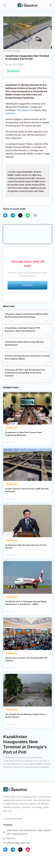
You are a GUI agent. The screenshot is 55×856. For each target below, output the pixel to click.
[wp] (28, 215)
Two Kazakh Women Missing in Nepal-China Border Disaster (25, 715)
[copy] (35, 215)
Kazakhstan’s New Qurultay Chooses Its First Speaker (25, 546)
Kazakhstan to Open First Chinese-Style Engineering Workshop (23, 433)
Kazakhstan (13, 71)
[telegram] (13, 215)
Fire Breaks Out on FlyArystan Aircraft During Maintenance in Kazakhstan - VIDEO (26, 602)
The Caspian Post (25, 110)
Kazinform (10, 113)
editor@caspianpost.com (18, 843)
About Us (10, 838)
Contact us (27, 285)
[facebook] (5, 215)
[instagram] (28, 849)
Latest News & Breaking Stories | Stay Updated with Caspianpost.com (28, 832)
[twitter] (20, 215)
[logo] (27, 5)
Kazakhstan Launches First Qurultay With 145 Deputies (26, 659)
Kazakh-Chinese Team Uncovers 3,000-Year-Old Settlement (26, 490)
